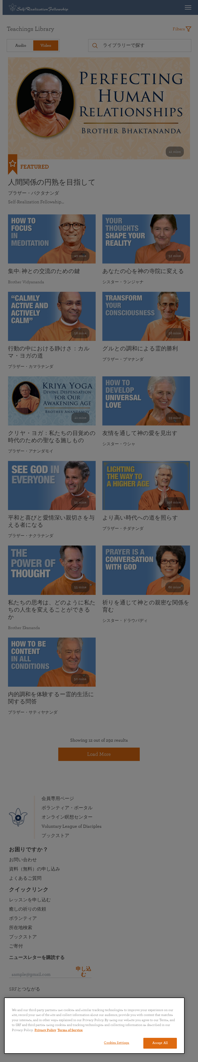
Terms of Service (70, 1030)
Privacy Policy (45, 1030)
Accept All (160, 1043)
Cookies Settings (116, 1043)
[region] (94, 1025)
